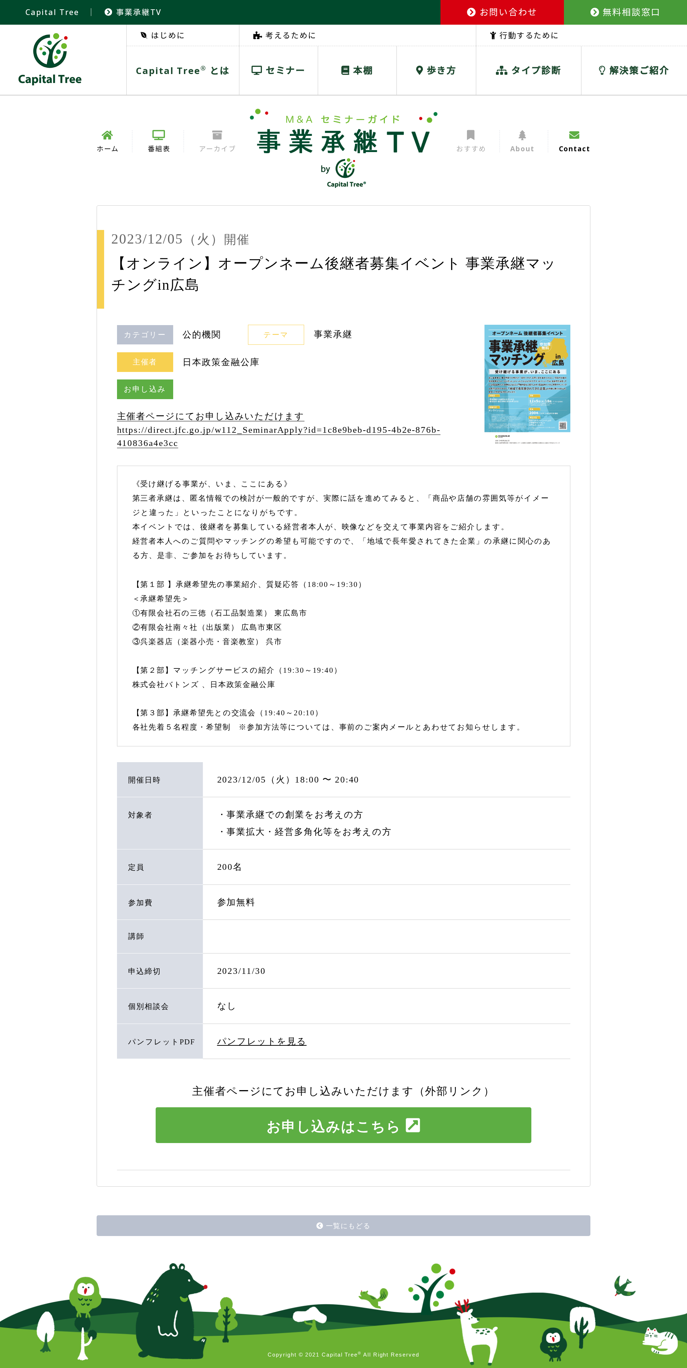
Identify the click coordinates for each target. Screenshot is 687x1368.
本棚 (361, 70)
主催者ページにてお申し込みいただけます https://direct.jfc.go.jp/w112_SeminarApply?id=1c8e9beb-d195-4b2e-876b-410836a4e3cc (278, 429)
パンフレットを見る (262, 1041)
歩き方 (440, 70)
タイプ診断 (534, 70)
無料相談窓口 (630, 12)
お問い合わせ (507, 12)
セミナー (284, 70)
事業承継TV (137, 12)
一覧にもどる (348, 1226)
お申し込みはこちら (334, 1126)
